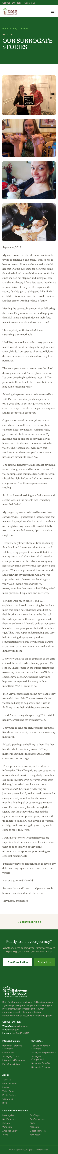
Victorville (7, 1126)
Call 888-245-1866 (11, 2)
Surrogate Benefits (40, 1063)
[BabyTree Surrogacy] (9, 11)
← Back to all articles (29, 921)
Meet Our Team (9, 1083)
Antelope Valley (10, 1130)
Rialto (32, 1123)
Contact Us (29, 2)
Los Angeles (8, 1115)
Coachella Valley (38, 1130)
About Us (6, 1079)
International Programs (13, 1060)
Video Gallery (9, 1091)
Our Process (8, 1052)
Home (5, 28)
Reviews (6, 1087)
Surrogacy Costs (10, 1056)
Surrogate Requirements (43, 1052)
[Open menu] (53, 11)
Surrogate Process (40, 1067)
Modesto (34, 1126)
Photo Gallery (9, 1095)
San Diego (35, 1115)
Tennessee (35, 1134)
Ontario (6, 1123)
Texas (5, 1134)
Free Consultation (17, 962)
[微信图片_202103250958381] (29, 138)
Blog (14, 28)
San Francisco (9, 1119)
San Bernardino (37, 1119)
